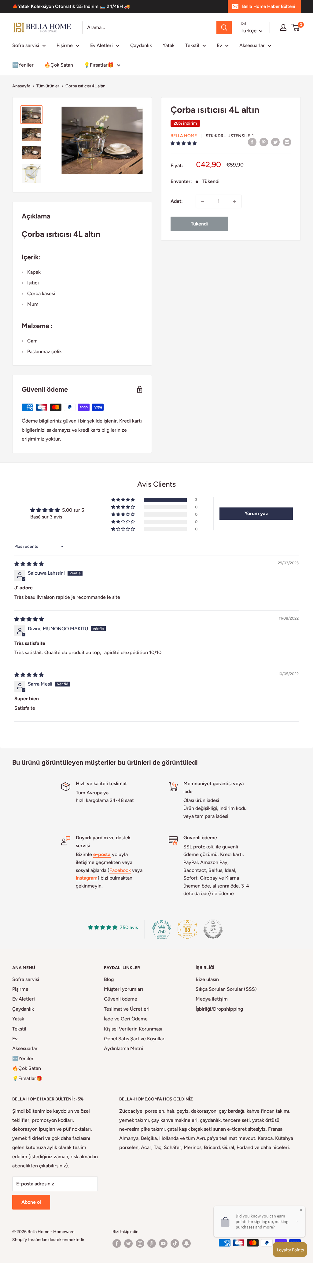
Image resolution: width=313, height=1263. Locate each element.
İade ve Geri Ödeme (126, 1019)
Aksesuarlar (252, 45)
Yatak (169, 45)
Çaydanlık (141, 45)
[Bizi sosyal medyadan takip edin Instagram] (140, 1243)
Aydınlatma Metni (123, 1048)
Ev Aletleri (101, 45)
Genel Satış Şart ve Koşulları (135, 1039)
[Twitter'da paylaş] (275, 141)
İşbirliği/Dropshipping (219, 1009)
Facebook (120, 870)
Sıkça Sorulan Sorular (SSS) (226, 989)
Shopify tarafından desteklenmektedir (48, 1239)
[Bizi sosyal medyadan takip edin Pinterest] (151, 1243)
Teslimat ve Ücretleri (126, 1009)
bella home (184, 135)
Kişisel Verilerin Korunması (133, 1029)
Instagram (87, 878)
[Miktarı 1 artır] (234, 201)
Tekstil (192, 45)
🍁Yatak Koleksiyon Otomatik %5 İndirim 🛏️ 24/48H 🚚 (71, 6)
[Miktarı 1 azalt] (202, 201)
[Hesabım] (283, 27)
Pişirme (65, 45)
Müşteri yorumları (123, 989)
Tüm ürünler (47, 86)
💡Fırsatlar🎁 (99, 65)
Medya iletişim (212, 999)
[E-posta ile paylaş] (287, 141)
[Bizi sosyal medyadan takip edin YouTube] (163, 1243)
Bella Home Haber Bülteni (268, 6)
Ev (219, 45)
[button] (184, 143)
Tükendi (199, 224)
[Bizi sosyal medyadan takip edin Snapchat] (186, 1243)
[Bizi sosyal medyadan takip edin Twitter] (128, 1243)
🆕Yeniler (23, 65)
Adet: (177, 201)
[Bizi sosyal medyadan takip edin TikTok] (175, 1243)
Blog (109, 979)
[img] (29, 564)
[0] (296, 27)
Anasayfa (21, 86)
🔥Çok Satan (58, 65)
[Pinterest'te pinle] (264, 141)
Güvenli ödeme (120, 999)
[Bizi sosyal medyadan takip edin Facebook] (116, 1243)
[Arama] (224, 27)
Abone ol (31, 1202)
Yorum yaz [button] (256, 513)
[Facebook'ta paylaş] (252, 141)
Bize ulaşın (207, 979)
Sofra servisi (25, 45)
